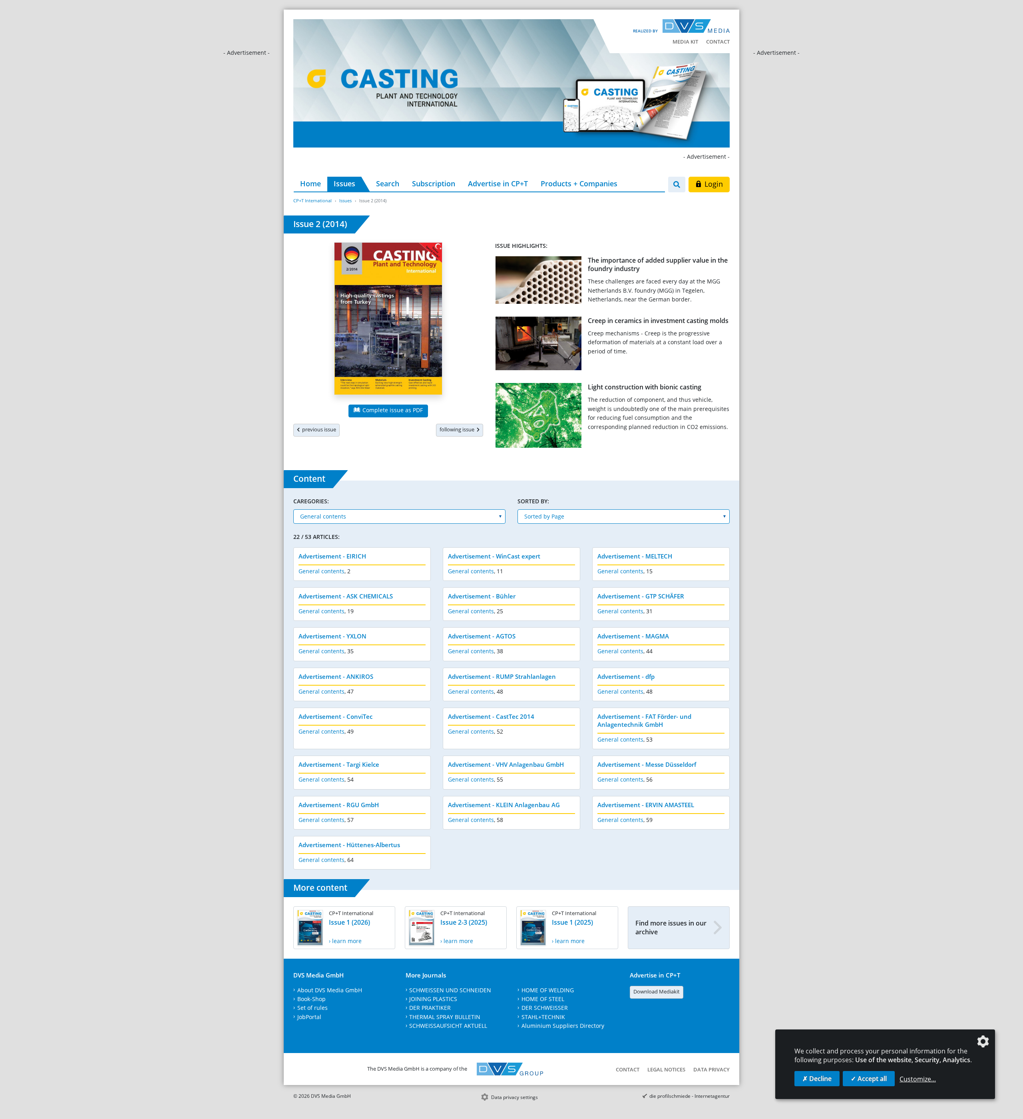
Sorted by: (533, 501)
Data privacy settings (514, 1097)
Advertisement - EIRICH (332, 556)
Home (310, 183)
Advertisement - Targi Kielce (339, 764)
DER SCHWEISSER (544, 1007)
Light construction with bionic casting (644, 387)
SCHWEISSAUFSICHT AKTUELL (448, 1025)
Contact (718, 41)
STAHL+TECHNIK (543, 1017)
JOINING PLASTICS (433, 999)
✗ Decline (817, 1078)
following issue (458, 429)
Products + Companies (579, 183)
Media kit (685, 41)
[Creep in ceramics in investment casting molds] (538, 345)
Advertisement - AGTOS (481, 636)
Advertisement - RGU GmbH (339, 805)
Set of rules (312, 1007)
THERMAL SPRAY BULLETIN (444, 1017)
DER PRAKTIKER (430, 1007)
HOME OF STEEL (542, 999)
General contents (321, 571)
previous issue (318, 429)
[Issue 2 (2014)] (388, 320)
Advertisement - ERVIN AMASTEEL (645, 805)
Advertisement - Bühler (481, 596)
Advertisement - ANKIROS (336, 676)
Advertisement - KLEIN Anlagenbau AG (504, 805)
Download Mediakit (656, 991)
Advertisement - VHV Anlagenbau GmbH (506, 764)
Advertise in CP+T (498, 183)
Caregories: (311, 501)
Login (713, 184)
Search (387, 183)
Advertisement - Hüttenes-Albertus (349, 845)
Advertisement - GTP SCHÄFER (640, 596)
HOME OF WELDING (547, 990)
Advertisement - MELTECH (634, 556)
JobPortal (309, 1017)
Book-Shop (311, 999)
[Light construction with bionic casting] (538, 417)
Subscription (433, 183)
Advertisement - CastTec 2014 (491, 716)
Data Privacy (711, 1069)
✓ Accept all (869, 1078)
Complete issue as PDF (392, 410)
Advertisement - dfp (626, 676)
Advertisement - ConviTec (335, 716)
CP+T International (312, 200)
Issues (344, 183)
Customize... (918, 1079)
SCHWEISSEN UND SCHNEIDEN (450, 990)
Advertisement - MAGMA (633, 636)
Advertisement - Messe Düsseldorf (646, 764)
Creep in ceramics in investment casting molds (658, 320)
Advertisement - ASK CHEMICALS (346, 596)
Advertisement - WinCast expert (494, 556)
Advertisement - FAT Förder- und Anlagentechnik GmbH (644, 720)
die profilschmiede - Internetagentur (689, 1096)
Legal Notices (666, 1069)
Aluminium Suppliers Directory (562, 1025)
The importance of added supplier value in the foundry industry (658, 264)
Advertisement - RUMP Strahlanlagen (502, 676)
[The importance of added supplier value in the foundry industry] (538, 281)
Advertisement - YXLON (332, 636)
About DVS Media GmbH (329, 990)
